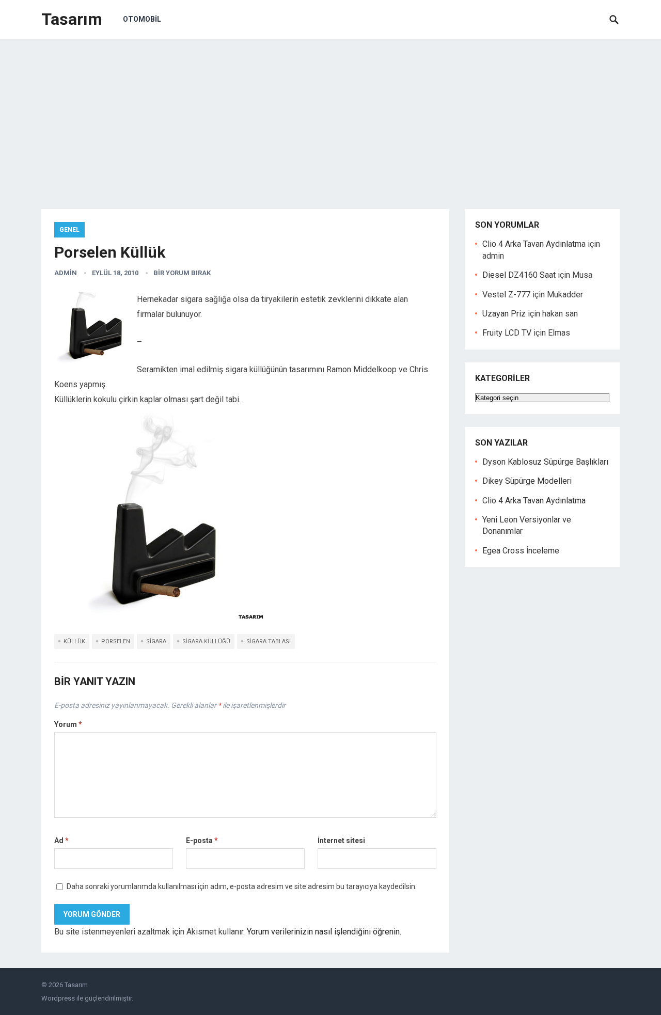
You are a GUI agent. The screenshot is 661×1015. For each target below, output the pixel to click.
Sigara (156, 641)
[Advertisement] (330, 116)
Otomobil (142, 19)
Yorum (68, 724)
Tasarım (71, 19)
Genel (69, 229)
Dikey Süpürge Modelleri (527, 481)
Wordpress (58, 998)
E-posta (202, 840)
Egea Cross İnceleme (520, 551)
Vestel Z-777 (506, 294)
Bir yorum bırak (182, 273)
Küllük (74, 641)
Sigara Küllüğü (206, 641)
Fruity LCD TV (506, 333)
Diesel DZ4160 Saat (519, 275)
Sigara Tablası (268, 641)
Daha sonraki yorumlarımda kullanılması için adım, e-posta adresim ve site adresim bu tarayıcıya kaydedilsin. (242, 886)
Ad (61, 840)
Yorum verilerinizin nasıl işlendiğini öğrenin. (324, 932)
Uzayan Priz (504, 314)
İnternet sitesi (341, 840)
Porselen (115, 641)
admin (65, 273)
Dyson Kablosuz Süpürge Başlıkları (545, 462)
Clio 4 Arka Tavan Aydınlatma (534, 244)
